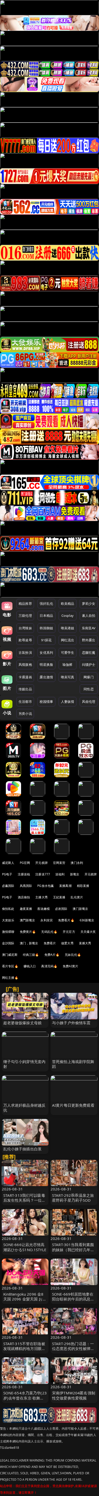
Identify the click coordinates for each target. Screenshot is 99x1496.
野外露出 (88, 640)
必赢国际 (8, 886)
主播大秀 (41, 897)
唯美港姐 (67, 628)
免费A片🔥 (52, 954)
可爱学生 (67, 652)
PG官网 (25, 863)
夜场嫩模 (43, 909)
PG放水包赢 (45, 886)
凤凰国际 (26, 886)
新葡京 (74, 874)
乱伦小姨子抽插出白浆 (22, 1148)
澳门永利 (77, 863)
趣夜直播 (26, 909)
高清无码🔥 (49, 966)
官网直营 (59, 863)
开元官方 (69, 932)
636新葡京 (87, 920)
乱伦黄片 (77, 897)
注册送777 (42, 874)
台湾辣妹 (25, 628)
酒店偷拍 (24, 897)
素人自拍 (88, 615)
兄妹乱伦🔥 (73, 954)
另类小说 (25, 713)
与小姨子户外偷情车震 (71, 1022)
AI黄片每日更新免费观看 (73, 1105)
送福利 (59, 874)
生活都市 (25, 701)
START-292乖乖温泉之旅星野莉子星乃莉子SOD (73, 1198)
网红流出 (67, 640)
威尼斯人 (8, 863)
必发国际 (61, 909)
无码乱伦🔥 (49, 932)
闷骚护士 (88, 664)
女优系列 (46, 652)
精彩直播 (83, 886)
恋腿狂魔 (88, 652)
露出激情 (46, 677)
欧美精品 (67, 603)
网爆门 (88, 677)
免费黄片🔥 (28, 932)
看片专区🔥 (10, 966)
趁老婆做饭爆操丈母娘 (22, 1022)
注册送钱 (24, 874)
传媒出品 (25, 689)
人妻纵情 (67, 701)
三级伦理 (25, 615)
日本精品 (46, 615)
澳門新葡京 (27, 920)
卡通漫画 (25, 677)
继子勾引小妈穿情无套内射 (24, 1064)
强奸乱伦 (46, 603)
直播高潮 (65, 886)
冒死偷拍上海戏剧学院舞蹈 (73, 1064)
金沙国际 (8, 943)
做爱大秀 (67, 943)
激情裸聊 (8, 932)
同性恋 (88, 689)
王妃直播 (59, 897)
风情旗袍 (25, 664)
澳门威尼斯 (10, 954)
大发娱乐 (8, 920)
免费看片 (50, 943)
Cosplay (67, 615)
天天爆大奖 (88, 932)
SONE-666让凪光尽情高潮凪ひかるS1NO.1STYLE (24, 1247)
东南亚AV (89, 628)
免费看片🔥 (66, 920)
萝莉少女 (88, 603)
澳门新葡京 (80, 909)
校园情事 (46, 701)
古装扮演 (25, 652)
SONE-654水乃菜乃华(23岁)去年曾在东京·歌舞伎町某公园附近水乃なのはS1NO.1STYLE (25, 1400)
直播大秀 (85, 943)
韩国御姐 (46, 628)
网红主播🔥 (10, 977)
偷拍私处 (8, 909)
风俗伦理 (88, 701)
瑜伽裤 (67, 664)
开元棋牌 (41, 863)
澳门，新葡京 (29, 943)
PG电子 (7, 874)
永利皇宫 (46, 920)
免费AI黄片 (70, 966)
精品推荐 (25, 603)
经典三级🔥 (31, 954)
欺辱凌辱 (25, 640)
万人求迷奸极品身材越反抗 (24, 1108)
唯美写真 (67, 677)
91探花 (46, 640)
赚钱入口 (30, 966)
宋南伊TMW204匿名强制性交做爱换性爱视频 (73, 1395)
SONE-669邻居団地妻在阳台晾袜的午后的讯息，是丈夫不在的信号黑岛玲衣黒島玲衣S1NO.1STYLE (73, 1301)
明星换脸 (46, 664)
